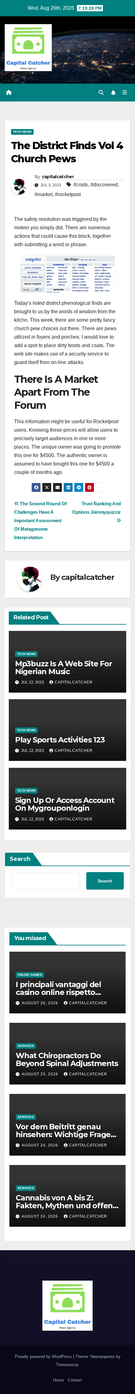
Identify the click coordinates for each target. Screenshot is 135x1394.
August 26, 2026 (40, 1003)
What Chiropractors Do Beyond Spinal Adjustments (67, 1059)
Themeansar (67, 1364)
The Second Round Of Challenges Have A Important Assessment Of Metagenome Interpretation (40, 520)
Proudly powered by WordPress (44, 1356)
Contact (75, 1380)
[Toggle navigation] (124, 93)
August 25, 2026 (40, 1074)
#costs (80, 184)
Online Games (30, 974)
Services (26, 1046)
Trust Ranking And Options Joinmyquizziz (96, 508)
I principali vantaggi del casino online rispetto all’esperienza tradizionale (63, 992)
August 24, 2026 (40, 1145)
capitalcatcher (58, 176)
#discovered (104, 184)
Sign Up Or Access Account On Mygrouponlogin (64, 804)
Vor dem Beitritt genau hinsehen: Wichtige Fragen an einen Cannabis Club (66, 1134)
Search (20, 859)
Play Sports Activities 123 (60, 739)
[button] (101, 92)
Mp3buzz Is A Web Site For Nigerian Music (63, 667)
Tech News (22, 131)
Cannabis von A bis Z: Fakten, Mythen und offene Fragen (66, 1205)
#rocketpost (68, 194)
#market (43, 194)
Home (58, 1380)
